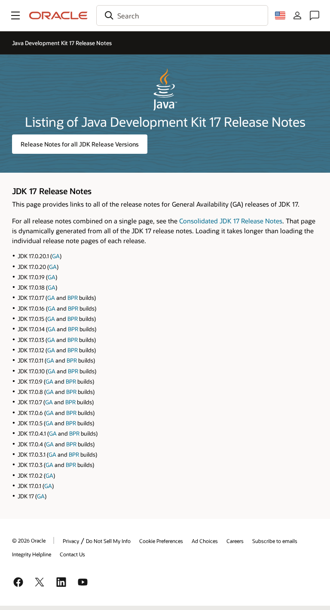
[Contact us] (314, 15)
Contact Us (72, 554)
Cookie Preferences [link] (161, 540)
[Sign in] (297, 15)
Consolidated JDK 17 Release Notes (230, 221)
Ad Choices (205, 540)
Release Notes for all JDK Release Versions (80, 144)
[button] (15, 15)
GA (56, 256)
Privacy (71, 540)
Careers (235, 540)
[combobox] (182, 15)
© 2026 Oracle (29, 540)
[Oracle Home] (58, 15)
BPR (72, 297)
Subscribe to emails (274, 540)
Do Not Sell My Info (108, 540)
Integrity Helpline (31, 554)
